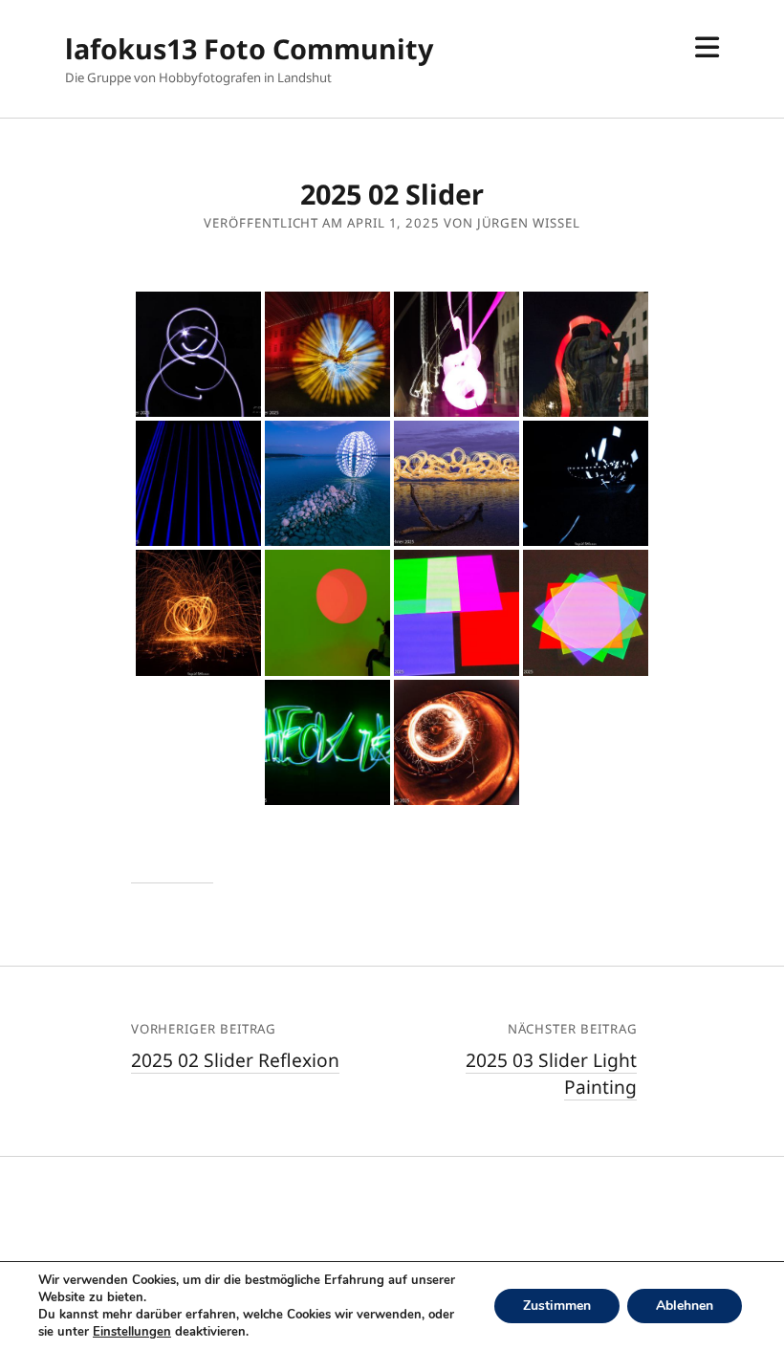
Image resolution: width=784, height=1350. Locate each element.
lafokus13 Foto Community (249, 48)
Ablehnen (684, 1305)
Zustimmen (557, 1305)
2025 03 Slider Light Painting (551, 1073)
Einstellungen (132, 1331)
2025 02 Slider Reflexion (235, 1060)
